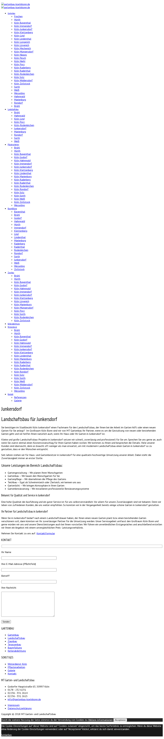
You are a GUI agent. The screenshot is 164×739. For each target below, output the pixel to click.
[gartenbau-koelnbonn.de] (15, 4)
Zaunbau (11, 272)
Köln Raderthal (22, 70)
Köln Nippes (20, 54)
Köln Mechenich (22, 48)
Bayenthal (19, 211)
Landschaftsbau (13, 109)
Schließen (6, 734)
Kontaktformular (46, 533)
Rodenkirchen (21, 250)
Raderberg (19, 243)
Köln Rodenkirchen (24, 186)
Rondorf (18, 102)
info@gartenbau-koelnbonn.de (24, 699)
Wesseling (19, 93)
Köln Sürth (19, 195)
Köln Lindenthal (22, 38)
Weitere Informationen (100, 719)
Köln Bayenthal (22, 22)
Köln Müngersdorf (23, 51)
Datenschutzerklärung (20, 708)
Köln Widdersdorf (23, 80)
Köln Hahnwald (22, 160)
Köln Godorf (20, 157)
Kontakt (10, 394)
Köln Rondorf (21, 189)
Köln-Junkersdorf (23, 29)
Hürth (17, 19)
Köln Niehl (19, 61)
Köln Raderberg (22, 67)
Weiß (16, 90)
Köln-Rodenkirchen (24, 74)
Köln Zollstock (22, 83)
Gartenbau (11, 13)
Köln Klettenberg (23, 32)
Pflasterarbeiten (13, 144)
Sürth (17, 86)
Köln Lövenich (21, 45)
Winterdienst (12, 327)
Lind (16, 234)
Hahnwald (19, 96)
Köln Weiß (19, 198)
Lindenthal (20, 237)
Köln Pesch (20, 58)
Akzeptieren (120, 720)
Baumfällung (12, 208)
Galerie (18, 400)
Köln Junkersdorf (23, 166)
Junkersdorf (20, 128)
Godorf (18, 218)
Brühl (17, 106)
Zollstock (19, 269)
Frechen (18, 16)
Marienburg (20, 99)
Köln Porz (19, 64)
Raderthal (19, 246)
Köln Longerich (22, 42)
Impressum (14, 705)
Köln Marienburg (23, 176)
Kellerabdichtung (14, 324)
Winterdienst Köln (17, 664)
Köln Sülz (19, 77)
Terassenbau (14, 644)
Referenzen (20, 397)
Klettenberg (20, 230)
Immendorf (20, 227)
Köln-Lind (19, 35)
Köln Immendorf (23, 26)
